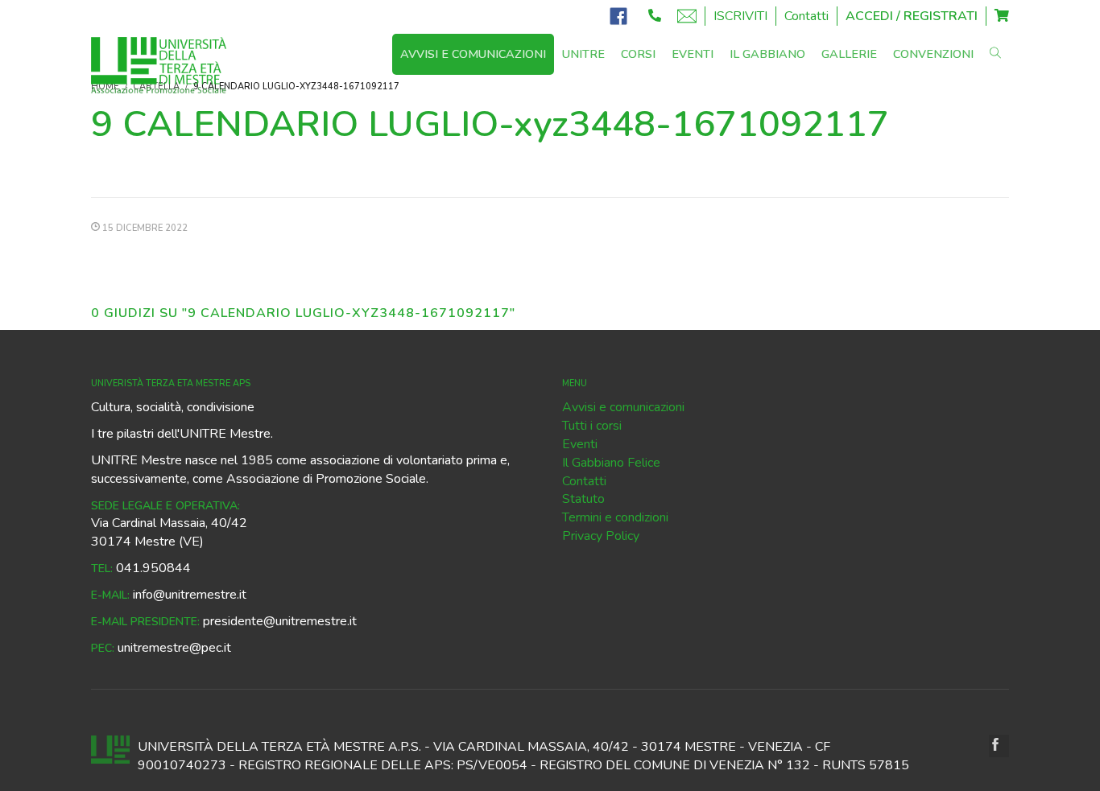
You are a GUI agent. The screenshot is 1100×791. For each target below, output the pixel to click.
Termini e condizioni (615, 517)
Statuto (583, 499)
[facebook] (999, 746)
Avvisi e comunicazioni (623, 407)
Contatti (806, 16)
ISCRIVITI (740, 16)
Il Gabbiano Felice (611, 463)
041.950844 (153, 568)
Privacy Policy (600, 536)
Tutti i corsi (592, 426)
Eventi (580, 444)
